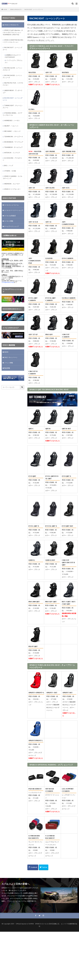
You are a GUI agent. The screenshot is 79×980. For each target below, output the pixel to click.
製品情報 (7, 368)
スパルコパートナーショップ (13, 210)
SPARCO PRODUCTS (15, 9)
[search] (22, 387)
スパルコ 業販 (8, 221)
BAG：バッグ (8, 165)
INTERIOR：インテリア (12, 152)
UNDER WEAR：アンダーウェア (12, 91)
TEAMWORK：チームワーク (13, 136)
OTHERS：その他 (10, 171)
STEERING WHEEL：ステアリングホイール (12, 114)
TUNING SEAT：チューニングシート (13, 106)
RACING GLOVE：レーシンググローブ (12, 69)
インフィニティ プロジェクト (13, 61)
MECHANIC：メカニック (12, 131)
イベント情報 (8, 363)
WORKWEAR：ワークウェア (13, 142)
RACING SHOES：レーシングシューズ (12, 76)
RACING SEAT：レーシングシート (33, 9)
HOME (5, 9)
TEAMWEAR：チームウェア (13, 147)
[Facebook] (32, 867)
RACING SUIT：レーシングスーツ (12, 48)
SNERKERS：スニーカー (12, 184)
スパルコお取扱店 (10, 215)
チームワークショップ (11, 226)
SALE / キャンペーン (10, 357)
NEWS (6, 352)
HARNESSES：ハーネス (12, 120)
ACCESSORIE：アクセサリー (12, 159)
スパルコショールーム (11, 205)
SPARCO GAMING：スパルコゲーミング (12, 177)
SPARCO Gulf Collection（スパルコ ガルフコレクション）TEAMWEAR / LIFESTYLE (13, 32)
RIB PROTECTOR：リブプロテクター (13, 84)
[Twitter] (43, 867)
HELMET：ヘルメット (11, 126)
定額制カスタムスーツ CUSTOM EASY (13, 56)
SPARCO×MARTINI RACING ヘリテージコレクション (13, 41)
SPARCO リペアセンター (12, 189)
